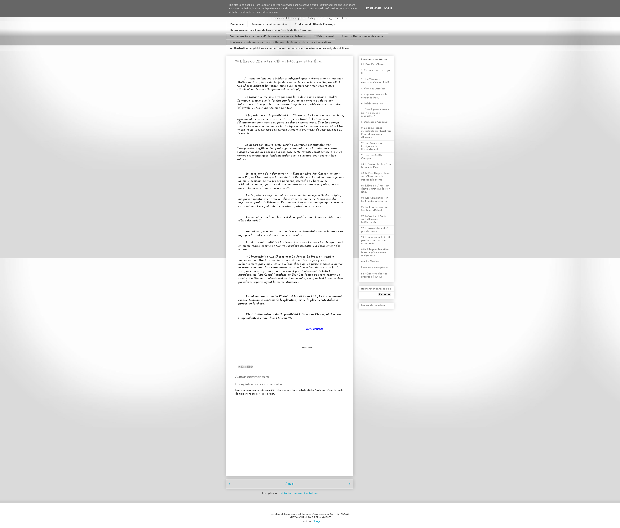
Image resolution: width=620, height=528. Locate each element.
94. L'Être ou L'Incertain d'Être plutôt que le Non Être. (375, 189)
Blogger (317, 521)
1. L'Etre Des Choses (373, 64)
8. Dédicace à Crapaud (374, 122)
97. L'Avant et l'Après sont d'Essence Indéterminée (373, 219)
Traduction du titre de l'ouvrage (315, 24)
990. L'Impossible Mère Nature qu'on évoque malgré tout (374, 252)
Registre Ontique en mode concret (363, 36)
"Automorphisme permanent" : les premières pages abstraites (268, 36)
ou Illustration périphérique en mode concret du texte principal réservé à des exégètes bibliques (289, 48)
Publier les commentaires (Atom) (298, 493)
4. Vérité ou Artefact (373, 89)
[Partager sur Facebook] (248, 366)
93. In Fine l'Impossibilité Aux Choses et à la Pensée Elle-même (375, 176)
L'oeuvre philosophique (374, 267)
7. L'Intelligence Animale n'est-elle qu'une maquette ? (375, 112)
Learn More (373, 8)
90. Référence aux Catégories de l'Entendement (371, 146)
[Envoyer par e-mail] (239, 366)
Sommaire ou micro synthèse (269, 24)
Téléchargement (324, 36)
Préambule (237, 24)
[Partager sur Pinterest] (251, 366)
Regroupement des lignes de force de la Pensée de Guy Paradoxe (271, 30)
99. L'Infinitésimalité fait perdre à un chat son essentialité (375, 240)
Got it (388, 8)
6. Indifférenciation (372, 104)
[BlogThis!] (242, 366)
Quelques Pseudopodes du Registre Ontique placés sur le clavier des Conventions (280, 42)
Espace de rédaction (373, 305)
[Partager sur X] (245, 366)
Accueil (289, 484)
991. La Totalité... (371, 261)
